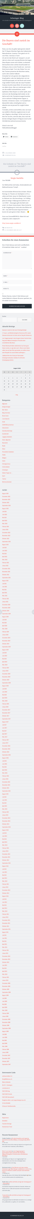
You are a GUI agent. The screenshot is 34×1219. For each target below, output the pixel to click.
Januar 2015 (5, 815)
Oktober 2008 (5, 1025)
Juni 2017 (4, 728)
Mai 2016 (4, 767)
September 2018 (6, 683)
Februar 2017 (5, 740)
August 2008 (5, 1031)
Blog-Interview (6, 413)
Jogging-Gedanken (7, 437)
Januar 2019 (5, 671)
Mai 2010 (4, 968)
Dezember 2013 (6, 854)
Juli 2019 (4, 653)
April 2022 (4, 556)
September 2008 (6, 1028)
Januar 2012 (5, 917)
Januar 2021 (5, 601)
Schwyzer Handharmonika (9, 1106)
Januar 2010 (5, 980)
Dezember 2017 (6, 710)
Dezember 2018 (6, 674)
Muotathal (5, 443)
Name (5, 276)
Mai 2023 (4, 517)
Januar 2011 (5, 953)
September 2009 (6, 992)
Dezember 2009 (6, 983)
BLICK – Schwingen (7, 1085)
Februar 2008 (5, 1049)
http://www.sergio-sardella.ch (11, 223)
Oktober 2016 (5, 752)
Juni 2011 (4, 938)
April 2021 (4, 592)
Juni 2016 (4, 764)
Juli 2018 (4, 689)
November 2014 (6, 821)
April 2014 (4, 842)
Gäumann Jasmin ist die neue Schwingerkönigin (14, 330)
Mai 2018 (4, 695)
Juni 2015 (4, 800)
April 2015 (4, 806)
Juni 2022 (4, 550)
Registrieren (5, 1118)
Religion (4, 458)
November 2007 (6, 1058)
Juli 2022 (4, 547)
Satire (3, 461)
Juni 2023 (4, 514)
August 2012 (5, 896)
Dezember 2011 (6, 920)
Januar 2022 (5, 565)
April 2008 (4, 1043)
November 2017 (6, 713)
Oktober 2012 (5, 893)
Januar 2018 (5, 707)
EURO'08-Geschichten (8, 425)
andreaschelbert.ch (7, 1076)
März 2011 (4, 947)
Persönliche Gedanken (8, 452)
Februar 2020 (5, 631)
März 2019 (4, 665)
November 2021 (6, 571)
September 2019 (6, 647)
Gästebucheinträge (7, 431)
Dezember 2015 (6, 782)
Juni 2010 (4, 965)
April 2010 (4, 971)
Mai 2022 (4, 553)
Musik (3, 446)
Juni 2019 (4, 656)
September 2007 (6, 1064)
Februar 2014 (5, 848)
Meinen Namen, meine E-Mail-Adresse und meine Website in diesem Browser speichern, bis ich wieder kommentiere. (17, 298)
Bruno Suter (5, 416)
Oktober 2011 (5, 926)
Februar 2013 (5, 884)
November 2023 (6, 499)
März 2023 (4, 523)
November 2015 (6, 785)
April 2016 (4, 770)
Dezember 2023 (6, 496)
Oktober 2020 (5, 610)
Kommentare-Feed (7, 1127)
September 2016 (6, 755)
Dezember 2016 (6, 746)
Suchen (4, 316)
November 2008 (6, 1022)
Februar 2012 (5, 914)
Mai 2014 (4, 839)
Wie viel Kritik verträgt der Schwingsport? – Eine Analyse (16, 1182)
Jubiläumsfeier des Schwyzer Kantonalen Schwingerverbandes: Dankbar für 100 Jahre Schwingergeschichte (13, 358)
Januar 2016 (5, 779)
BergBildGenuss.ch (7, 1079)
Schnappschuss (6, 464)
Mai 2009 (4, 1004)
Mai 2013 (4, 875)
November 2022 (6, 535)
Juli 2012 (4, 899)
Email (3, 422)
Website (6, 288)
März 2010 (4, 974)
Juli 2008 (4, 1034)
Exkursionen (5, 428)
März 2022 (4, 559)
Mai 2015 (4, 803)
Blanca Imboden (6, 1082)
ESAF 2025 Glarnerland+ (8, 1097)
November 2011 (6, 923)
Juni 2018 (4, 692)
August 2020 (5, 616)
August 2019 (5, 650)
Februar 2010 (5, 977)
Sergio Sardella (17, 178)
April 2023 (4, 520)
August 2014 (5, 830)
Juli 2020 (4, 619)
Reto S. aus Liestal (7, 1151)
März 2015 (4, 809)
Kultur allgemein (6, 440)
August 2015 (5, 794)
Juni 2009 (4, 1001)
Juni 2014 (4, 836)
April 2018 (4, 698)
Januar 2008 (5, 1052)
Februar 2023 (5, 526)
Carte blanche (5, 419)
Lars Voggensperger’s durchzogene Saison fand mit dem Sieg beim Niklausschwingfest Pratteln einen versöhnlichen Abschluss (16, 340)
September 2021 (6, 577)
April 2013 (4, 878)
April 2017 (4, 734)
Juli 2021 (4, 583)
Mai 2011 (4, 941)
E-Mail (5, 282)
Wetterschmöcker (7, 482)
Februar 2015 (5, 812)
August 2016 (5, 758)
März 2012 (4, 911)
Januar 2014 (5, 851)
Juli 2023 (4, 511)
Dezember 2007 (6, 1055)
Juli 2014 (4, 833)
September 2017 (6, 719)
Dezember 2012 (6, 890)
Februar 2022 (5, 562)
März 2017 (4, 737)
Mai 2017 (4, 731)
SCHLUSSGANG (6, 1103)
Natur (3, 449)
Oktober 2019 (5, 644)
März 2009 (4, 1010)
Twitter (4, 479)
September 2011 (6, 929)
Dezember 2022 (6, 532)
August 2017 (5, 722)
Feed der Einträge (6, 1124)
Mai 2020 (4, 622)
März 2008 (4, 1046)
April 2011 (4, 944)
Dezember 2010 (6, 956)
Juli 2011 (4, 935)
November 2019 (6, 641)
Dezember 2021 (6, 568)
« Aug (16, 395)
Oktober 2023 (5, 502)
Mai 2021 (4, 589)
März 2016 (4, 773)
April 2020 (4, 625)
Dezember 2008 (6, 1019)
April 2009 (4, 1007)
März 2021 (4, 595)
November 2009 (6, 986)
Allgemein (4, 404)
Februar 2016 (5, 776)
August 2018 (5, 686)
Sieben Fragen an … (7, 473)
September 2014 (6, 827)
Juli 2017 (4, 725)
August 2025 (5, 493)
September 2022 (6, 541)
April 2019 (4, 662)
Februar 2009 (5, 1013)
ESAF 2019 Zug (6, 1091)
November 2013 (6, 857)
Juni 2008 (4, 1037)
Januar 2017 (5, 743)
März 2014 (4, 845)
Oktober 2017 (5, 716)
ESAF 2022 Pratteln (7, 1094)
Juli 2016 (4, 761)
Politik (3, 455)
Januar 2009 (5, 1016)
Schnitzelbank (5, 467)
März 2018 (4, 701)
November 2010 (6, 959)
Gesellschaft (5, 434)
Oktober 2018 (5, 680)
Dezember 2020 (6, 604)
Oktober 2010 (5, 962)
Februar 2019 (5, 668)
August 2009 (5, 995)
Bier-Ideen (5, 410)
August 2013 (5, 866)
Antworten (8, 228)
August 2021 (5, 580)
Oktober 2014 (5, 824)
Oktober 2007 (5, 1061)
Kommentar (7, 253)
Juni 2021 (4, 586)
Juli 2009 (4, 998)
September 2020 (6, 613)
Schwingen (5, 470)
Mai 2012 (4, 905)
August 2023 (5, 508)
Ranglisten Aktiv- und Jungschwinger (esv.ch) (14, 1100)
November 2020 (6, 607)
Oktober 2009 (5, 989)
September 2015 (6, 791)
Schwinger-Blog (17, 18)
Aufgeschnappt (6, 407)
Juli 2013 (4, 869)
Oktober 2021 (5, 574)
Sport (3, 476)
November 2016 (6, 749)
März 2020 (4, 628)
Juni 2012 (4, 902)
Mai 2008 (4, 1040)
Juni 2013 (4, 872)
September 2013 (6, 863)
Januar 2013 (5, 887)
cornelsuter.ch (6, 1088)
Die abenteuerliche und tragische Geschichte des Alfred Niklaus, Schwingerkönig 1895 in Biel (16, 1140)
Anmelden (4, 1121)
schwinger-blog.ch (17, 1215)
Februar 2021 (5, 598)
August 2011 (5, 932)
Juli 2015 (4, 797)
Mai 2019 (4, 659)
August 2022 (5, 544)
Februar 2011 (5, 950)
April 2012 (4, 908)
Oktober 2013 (5, 860)
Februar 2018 (5, 704)
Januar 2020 (5, 634)
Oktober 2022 (5, 538)
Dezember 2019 (6, 638)
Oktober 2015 (5, 788)
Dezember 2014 (6, 818)
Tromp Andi (5, 1195)
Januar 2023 (5, 529)
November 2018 (6, 677)
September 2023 (6, 505)
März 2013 (4, 881)
